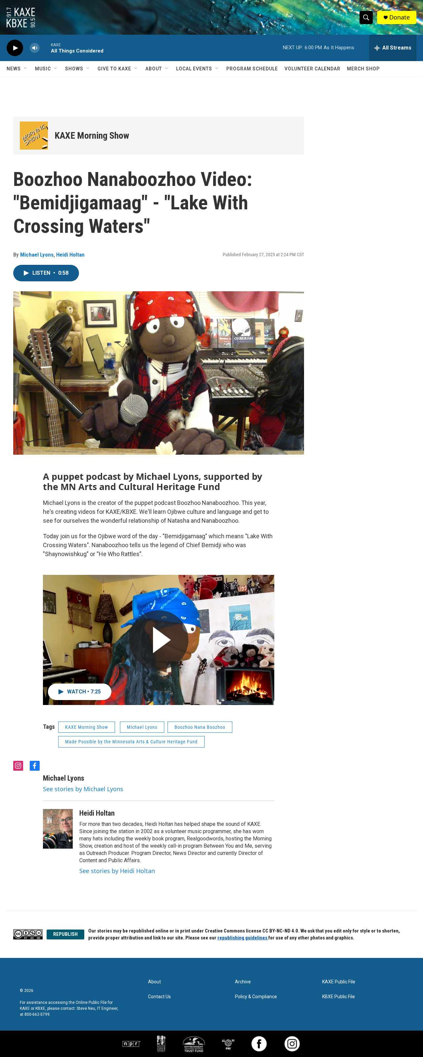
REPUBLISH (65, 934)
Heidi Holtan (70, 254)
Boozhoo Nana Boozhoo (199, 727)
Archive (243, 981)
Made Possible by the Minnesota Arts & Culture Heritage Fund (131, 741)
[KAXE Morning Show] (34, 136)
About (153, 68)
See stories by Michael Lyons (83, 789)
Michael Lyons (37, 254)
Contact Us (159, 996)
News (14, 68)
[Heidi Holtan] (58, 829)
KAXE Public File (338, 981)
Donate (399, 17)
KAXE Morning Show (92, 135)
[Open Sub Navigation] (25, 68)
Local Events (194, 68)
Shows (74, 68)
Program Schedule (252, 68)
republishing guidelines (242, 938)
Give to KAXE (114, 68)
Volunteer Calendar (312, 68)
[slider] (45, 47)
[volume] (34, 48)
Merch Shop (363, 68)
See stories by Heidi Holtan (117, 871)
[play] (15, 48)
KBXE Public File (338, 996)
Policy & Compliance (256, 996)
